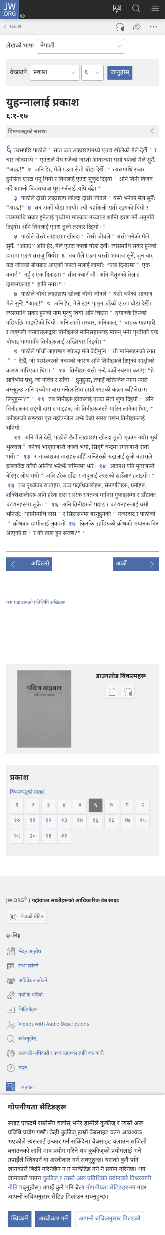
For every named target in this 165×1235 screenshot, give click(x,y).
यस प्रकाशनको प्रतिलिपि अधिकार (35, 603)
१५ (11, 486)
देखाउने (18, 73)
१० (62, 371)
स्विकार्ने (19, 1219)
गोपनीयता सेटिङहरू (108, 1188)
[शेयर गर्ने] (137, 26)
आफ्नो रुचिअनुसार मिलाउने (109, 1219)
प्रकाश (15, 26)
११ (41, 400)
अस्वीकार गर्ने (53, 1219)
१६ (55, 505)
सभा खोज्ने (22, 967)
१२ (17, 438)
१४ (103, 467)
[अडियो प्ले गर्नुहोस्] (120, 26)
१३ (27, 457)
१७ (72, 524)
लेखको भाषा (20, 46)
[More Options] (153, 26)
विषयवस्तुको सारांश (27, 792)
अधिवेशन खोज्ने (26, 981)
